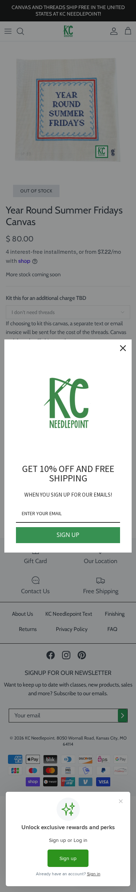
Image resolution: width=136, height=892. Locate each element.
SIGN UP (68, 535)
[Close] (123, 348)
